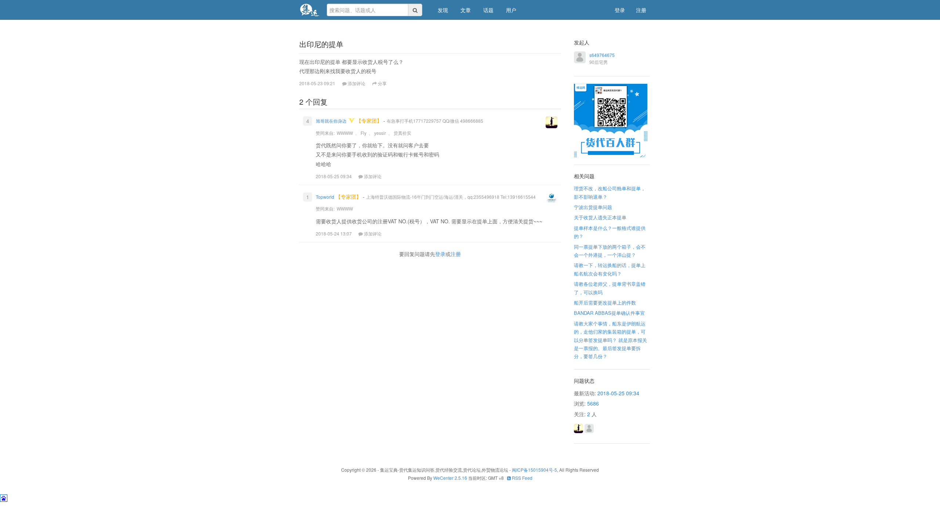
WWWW (345, 133)
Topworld (325, 197)
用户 (511, 10)
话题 (488, 10)
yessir (380, 133)
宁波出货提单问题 (593, 207)
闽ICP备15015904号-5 (534, 470)
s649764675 (602, 55)
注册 (641, 10)
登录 (620, 10)
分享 (382, 83)
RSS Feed (521, 478)
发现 (443, 10)
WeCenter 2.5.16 (450, 478)
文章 (465, 10)
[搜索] (415, 10)
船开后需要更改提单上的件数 (605, 302)
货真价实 (402, 133)
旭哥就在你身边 (331, 121)
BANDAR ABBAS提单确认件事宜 (609, 312)
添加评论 (373, 176)
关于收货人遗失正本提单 (600, 217)
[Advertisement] (433, 296)
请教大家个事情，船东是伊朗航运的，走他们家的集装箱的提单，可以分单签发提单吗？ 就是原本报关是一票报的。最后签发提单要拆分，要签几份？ (610, 340)
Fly (363, 133)
